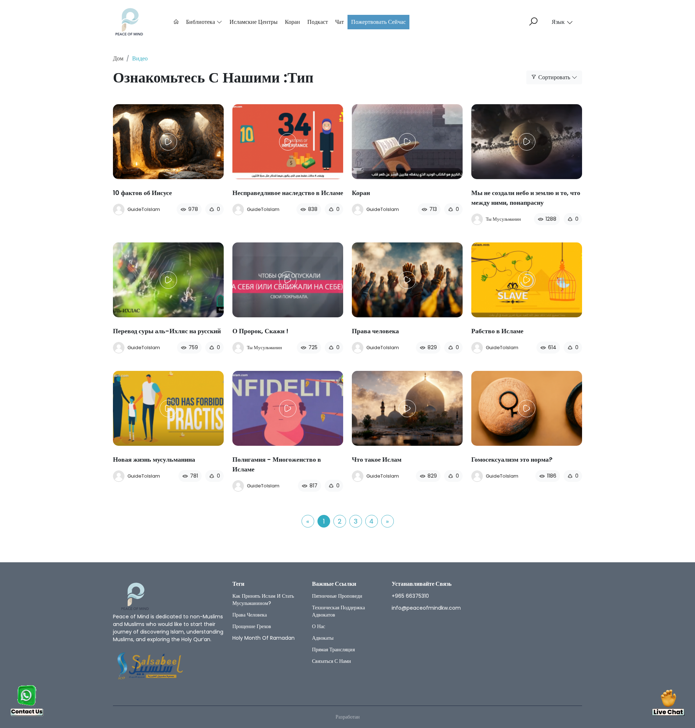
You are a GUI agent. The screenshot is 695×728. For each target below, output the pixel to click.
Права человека (375, 330)
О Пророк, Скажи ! (260, 330)
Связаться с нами (331, 661)
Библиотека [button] (201, 22)
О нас (318, 626)
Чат (339, 22)
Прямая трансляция (333, 649)
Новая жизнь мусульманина (154, 459)
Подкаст (317, 22)
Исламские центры (253, 22)
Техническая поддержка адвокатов (338, 611)
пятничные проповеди (337, 596)
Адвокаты (322, 638)
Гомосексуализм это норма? (511, 459)
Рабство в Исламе (497, 330)
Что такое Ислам (376, 459)
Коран (292, 22)
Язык (558, 22)
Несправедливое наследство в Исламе (287, 192)
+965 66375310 (410, 596)
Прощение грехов (251, 626)
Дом (118, 58)
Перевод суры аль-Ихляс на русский (167, 330)
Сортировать (554, 77)
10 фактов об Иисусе (142, 192)
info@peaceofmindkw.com (426, 607)
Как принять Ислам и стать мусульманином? (263, 599)
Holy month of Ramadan (263, 638)
